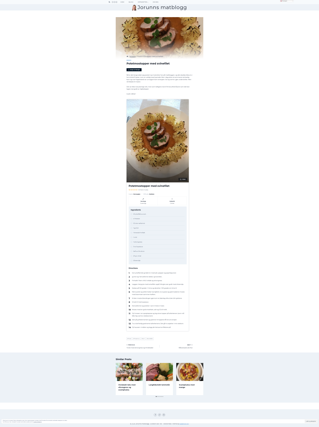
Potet (129, 338)
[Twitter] (114, 2)
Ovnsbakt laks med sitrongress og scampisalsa (126, 387)
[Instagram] (116, 2)
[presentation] (129, 372)
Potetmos (136, 338)
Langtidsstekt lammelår (159, 385)
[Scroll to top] (315, 424)
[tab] (156, 396)
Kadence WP (184, 424)
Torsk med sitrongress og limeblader (140, 346)
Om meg (155, 2)
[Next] (200, 379)
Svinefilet (150, 338)
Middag (129, 60)
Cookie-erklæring (37, 422)
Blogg (131, 2)
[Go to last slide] (118, 379)
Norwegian (284, 1)
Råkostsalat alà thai (185, 346)
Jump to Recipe (135, 69)
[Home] (127, 56)
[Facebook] (112, 2)
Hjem (122, 2)
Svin (143, 338)
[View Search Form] (109, 2)
